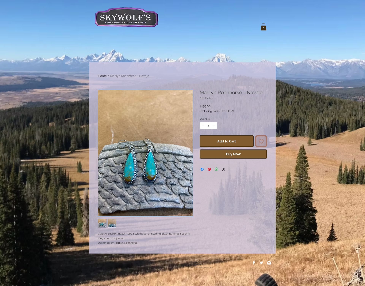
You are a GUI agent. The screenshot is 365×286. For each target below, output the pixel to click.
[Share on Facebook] (202, 179)
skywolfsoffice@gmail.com (102, 279)
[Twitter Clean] (261, 263)
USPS (230, 111)
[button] (263, 26)
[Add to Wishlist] (261, 151)
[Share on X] (223, 179)
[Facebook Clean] (254, 263)
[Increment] (214, 135)
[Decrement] (202, 135)
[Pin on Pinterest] (209, 179)
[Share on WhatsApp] (216, 179)
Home (102, 76)
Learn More (214, 121)
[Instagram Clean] (269, 263)
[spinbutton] (208, 135)
